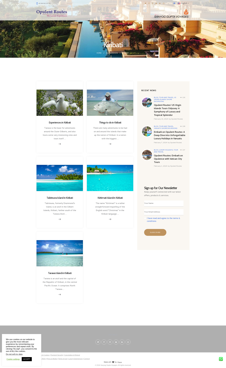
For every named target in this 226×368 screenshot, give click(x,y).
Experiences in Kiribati (60, 122)
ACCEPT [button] (26, 359)
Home (99, 53)
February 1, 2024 (160, 166)
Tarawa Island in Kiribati (59, 273)
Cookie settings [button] (13, 359)
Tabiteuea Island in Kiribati (60, 197)
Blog (156, 97)
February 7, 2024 (160, 142)
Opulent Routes (177, 119)
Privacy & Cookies (42, 355)
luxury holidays (166, 150)
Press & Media (52, 359)
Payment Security (57, 355)
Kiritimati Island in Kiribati (110, 197)
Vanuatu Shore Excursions (165, 128)
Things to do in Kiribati (110, 122)
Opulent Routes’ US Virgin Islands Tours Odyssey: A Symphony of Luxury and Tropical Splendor (167, 110)
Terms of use (62, 359)
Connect (87, 359)
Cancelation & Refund (72, 355)
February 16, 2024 (161, 119)
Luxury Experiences (75, 359)
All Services (112, 53)
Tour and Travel (166, 97)
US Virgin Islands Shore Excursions (165, 99)
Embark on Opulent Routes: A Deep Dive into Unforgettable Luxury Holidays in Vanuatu (169, 135)
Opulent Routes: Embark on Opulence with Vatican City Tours (168, 159)
